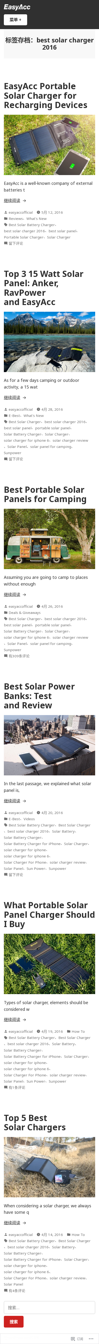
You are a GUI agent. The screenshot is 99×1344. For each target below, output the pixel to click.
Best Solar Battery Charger (32, 224)
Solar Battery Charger (22, 434)
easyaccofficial (21, 212)
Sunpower (12, 452)
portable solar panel (52, 428)
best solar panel (62, 230)
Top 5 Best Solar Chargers (35, 1122)
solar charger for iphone (25, 849)
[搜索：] (49, 1307)
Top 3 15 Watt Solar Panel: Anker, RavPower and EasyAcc (43, 287)
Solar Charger (59, 237)
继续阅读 (12, 200)
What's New (36, 218)
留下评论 (16, 243)
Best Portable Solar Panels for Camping (45, 494)
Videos (29, 818)
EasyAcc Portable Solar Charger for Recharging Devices (45, 95)
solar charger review (70, 440)
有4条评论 (17, 1290)
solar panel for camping (50, 446)
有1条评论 (17, 1087)
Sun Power (36, 868)
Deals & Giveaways (25, 612)
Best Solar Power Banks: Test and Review (39, 696)
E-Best (14, 415)
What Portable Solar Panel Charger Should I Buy (49, 914)
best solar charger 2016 (24, 230)
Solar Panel (17, 446)
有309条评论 (19, 656)
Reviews (16, 218)
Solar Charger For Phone (25, 862)
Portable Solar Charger (23, 237)
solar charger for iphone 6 (26, 440)
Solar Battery (63, 831)
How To (78, 1031)
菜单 (17, 21)
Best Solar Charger (25, 421)
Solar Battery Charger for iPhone (32, 843)
